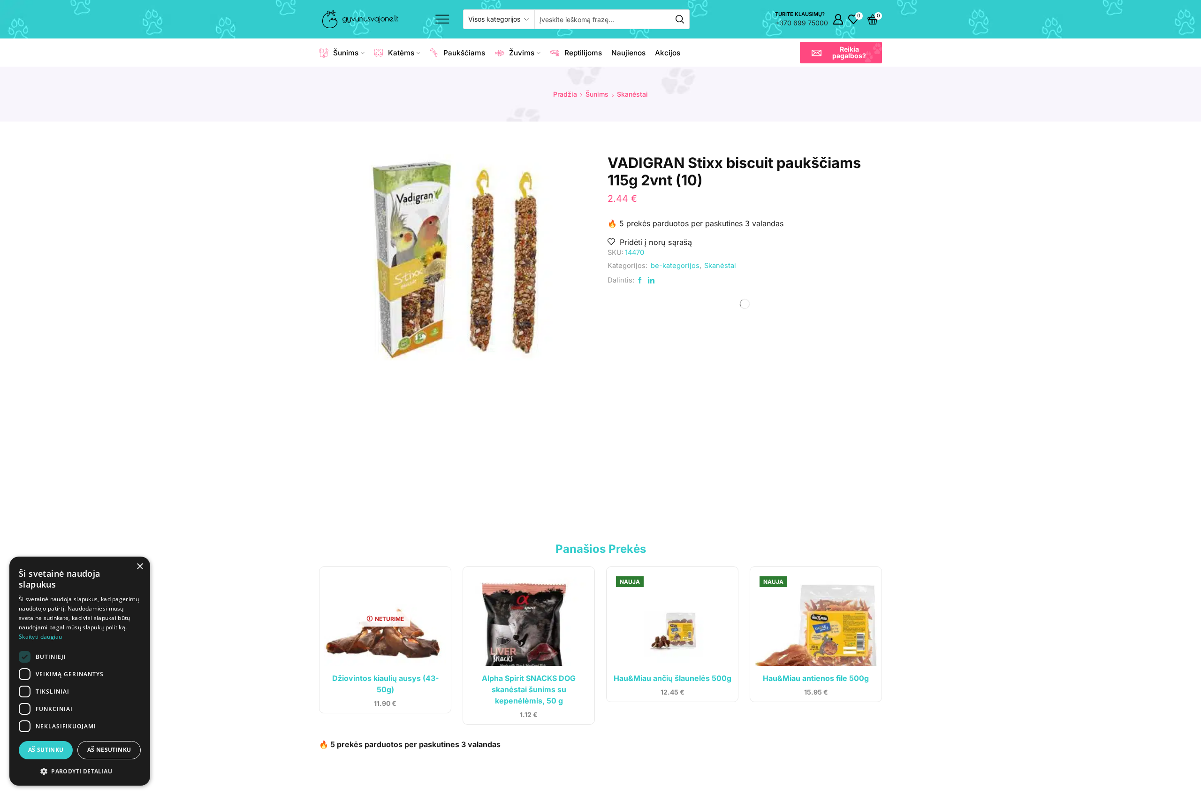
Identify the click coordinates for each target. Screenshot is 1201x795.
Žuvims (521, 52)
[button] (841, 52)
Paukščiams (464, 52)
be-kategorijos (675, 265)
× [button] (139, 566)
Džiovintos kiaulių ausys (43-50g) (385, 684)
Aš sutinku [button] (46, 750)
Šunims (345, 52)
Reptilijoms (583, 52)
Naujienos (628, 52)
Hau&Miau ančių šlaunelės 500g (672, 678)
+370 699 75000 (801, 23)
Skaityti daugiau (40, 637)
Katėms (401, 52)
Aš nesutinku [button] (109, 750)
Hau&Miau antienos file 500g (816, 678)
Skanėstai (632, 94)
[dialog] (79, 671)
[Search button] (679, 19)
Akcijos (667, 52)
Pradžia (565, 94)
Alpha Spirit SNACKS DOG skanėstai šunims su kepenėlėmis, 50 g (529, 689)
